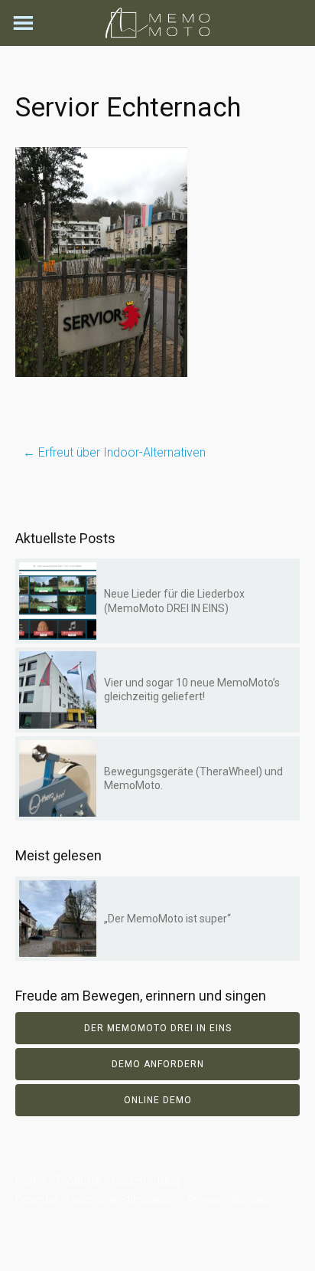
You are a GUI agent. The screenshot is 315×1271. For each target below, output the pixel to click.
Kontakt (251, 1200)
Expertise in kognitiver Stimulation (95, 1200)
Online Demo (158, 1100)
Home (30, 1180)
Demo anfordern (158, 1064)
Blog (169, 1180)
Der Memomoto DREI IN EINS (158, 1028)
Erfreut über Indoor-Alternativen (114, 452)
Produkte (78, 1180)
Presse (204, 1200)
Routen (129, 1180)
